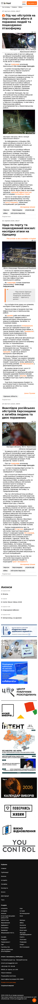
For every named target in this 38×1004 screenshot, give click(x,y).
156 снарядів (29, 533)
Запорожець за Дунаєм (12, 618)
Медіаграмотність (7, 932)
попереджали (27, 326)
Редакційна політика (8, 976)
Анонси (6, 587)
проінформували (26, 364)
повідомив (15, 64)
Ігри (21, 908)
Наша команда (6, 972)
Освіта (22, 937)
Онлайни (4, 884)
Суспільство (5, 947)
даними (10, 315)
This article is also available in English (21, 238)
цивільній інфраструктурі (21, 192)
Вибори (22, 920)
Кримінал (4, 930)
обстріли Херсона (18, 213)
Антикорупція (25, 913)
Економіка (4, 927)
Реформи (23, 942)
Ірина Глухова (29, 393)
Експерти (4, 888)
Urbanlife (4, 908)
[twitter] (4, 988)
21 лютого (19, 529)
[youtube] (9, 988)
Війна (20, 7)
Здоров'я (23, 927)
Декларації (5, 896)
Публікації (4, 872)
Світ (2, 944)
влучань (23, 376)
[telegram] (12, 988)
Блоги (3, 892)
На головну (6, 7)
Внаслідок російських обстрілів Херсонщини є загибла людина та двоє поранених (19, 412)
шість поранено (11, 202)
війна (5, 213)
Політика (23, 939)
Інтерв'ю (4, 880)
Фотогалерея (24, 947)
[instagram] (6, 988)
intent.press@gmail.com (9, 963)
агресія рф (29, 210)
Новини (14, 7)
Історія (22, 911)
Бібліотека (5, 920)
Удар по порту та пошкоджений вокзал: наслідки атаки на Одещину (18, 229)
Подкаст (4, 939)
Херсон (6, 210)
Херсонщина (17, 210)
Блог (21, 916)
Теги (2, 900)
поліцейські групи (22, 194)
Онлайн (3, 937)
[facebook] (1, 988)
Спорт (22, 944)
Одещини (6, 352)
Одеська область (10, 396)
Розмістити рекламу (8, 982)
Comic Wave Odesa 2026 (12, 602)
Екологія (23, 925)
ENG (24, 4)
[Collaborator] (19, 673)
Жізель (5, 594)
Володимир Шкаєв (27, 207)
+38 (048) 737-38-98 (8, 966)
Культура (23, 930)
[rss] (14, 988)
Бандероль (29, 331)
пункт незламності (19, 562)
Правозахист (5, 942)
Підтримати (31, 3)
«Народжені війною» (10, 610)
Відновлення (5, 922)
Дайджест (4, 925)
